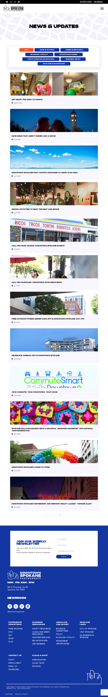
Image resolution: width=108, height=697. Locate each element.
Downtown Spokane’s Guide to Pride (31, 467)
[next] (60, 515)
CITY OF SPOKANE (88, 629)
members (98, 2)
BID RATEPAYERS (40, 641)
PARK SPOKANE (16, 629)
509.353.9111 (36, 666)
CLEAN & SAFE (40, 655)
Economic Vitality (39, 54)
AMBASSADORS (39, 660)
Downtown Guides (68, 54)
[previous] (48, 515)
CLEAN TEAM (38, 663)
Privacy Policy (21, 694)
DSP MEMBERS (38, 644)
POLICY (59, 634)
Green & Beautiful (74, 50)
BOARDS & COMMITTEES (62, 630)
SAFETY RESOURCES (41, 629)
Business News (73, 59)
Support (9, 694)
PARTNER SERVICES (41, 638)
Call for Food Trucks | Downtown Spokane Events (38, 246)
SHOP (11, 639)
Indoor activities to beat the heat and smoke (35, 209)
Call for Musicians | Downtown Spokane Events (37, 282)
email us (13, 666)
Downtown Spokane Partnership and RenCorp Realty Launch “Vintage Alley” (52, 504)
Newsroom (16, 598)
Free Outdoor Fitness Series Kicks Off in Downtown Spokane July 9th (48, 319)
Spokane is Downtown (54, 63)
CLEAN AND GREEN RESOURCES (41, 633)
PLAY (11, 642)
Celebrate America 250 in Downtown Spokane (36, 355)
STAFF (11, 660)
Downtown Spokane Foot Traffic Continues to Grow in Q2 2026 (45, 173)
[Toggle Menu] (102, 8)
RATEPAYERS (86, 2)
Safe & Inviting (47, 50)
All (26, 50)
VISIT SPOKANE (87, 632)
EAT (10, 635)
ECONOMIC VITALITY (65, 638)
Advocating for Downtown (41, 59)
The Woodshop (23, 688)
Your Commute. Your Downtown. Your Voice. (35, 392)
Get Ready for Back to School (27, 99)
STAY (11, 632)
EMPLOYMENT (15, 663)
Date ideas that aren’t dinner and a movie (34, 136)
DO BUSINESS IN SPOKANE (87, 636)
